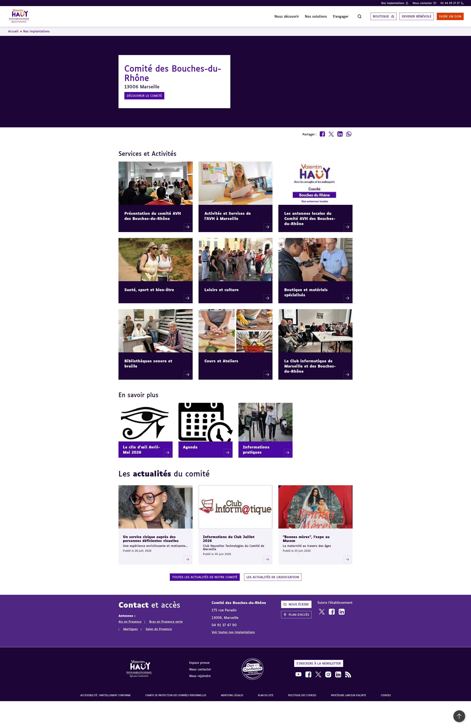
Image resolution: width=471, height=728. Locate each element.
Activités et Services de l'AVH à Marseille (227, 216)
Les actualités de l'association (273, 577)
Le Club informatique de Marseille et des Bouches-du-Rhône (310, 366)
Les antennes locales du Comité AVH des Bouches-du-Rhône (309, 218)
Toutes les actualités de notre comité (204, 577)
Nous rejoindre (200, 676)
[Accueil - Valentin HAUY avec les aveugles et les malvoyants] (139, 669)
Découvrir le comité (144, 96)
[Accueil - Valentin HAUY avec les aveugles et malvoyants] (19, 16)
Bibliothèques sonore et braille (148, 363)
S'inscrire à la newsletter (318, 663)
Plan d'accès (299, 614)
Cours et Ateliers (221, 361)
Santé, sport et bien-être (149, 289)
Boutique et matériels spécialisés (306, 292)
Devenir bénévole (416, 16)
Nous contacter (422, 3)
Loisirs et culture (221, 289)
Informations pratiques (256, 449)
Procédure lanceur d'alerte (348, 695)
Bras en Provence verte (166, 621)
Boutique (381, 16)
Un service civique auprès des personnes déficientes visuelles (151, 539)
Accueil (13, 31)
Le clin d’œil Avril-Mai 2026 (141, 449)
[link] (321, 611)
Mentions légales (232, 695)
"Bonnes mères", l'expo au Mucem (306, 539)
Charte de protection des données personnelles (175, 695)
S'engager (340, 16)
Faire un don (450, 16)
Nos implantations (392, 3)
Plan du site (265, 695)
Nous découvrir (287, 16)
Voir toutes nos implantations (233, 632)
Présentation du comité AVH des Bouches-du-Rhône (152, 216)
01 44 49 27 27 (450, 3)
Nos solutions (316, 16)
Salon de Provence (159, 629)
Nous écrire (299, 604)
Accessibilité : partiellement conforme (105, 695)
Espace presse (199, 663)
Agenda (190, 447)
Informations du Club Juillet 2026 (228, 539)
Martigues (130, 629)
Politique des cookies (302, 695)
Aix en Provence (129, 621)
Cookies (386, 695)
